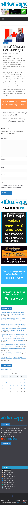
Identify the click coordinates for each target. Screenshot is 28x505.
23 (24, 388)
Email (3, 167)
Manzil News (15, 53)
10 (3, 385)
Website (3, 175)
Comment (4, 138)
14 (17, 385)
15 (21, 385)
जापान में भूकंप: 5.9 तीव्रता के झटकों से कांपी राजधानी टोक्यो (13, 348)
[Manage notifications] (24, 501)
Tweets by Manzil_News (7, 369)
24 (3, 391)
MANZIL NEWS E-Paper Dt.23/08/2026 (11, 353)
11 (6, 385)
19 (10, 388)
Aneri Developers (21, 502)
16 (24, 385)
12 (10, 385)
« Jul (2, 399)
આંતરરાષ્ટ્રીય (5, 43)
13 (13, 385)
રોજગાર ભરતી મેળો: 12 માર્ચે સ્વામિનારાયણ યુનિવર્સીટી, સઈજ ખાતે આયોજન (14, 120)
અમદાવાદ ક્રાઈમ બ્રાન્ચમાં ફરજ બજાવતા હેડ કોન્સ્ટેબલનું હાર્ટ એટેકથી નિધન (15, 114)
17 (3, 388)
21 (17, 388)
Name (3, 159)
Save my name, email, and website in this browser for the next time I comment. (12, 186)
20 (13, 388)
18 (6, 388)
